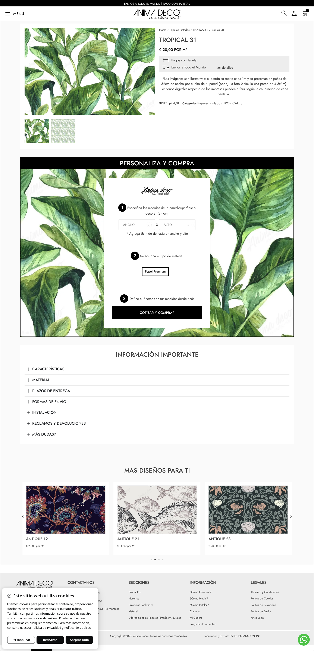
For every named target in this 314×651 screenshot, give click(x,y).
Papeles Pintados (179, 30)
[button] (14, 14)
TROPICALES (200, 30)
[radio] (155, 272)
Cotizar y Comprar (157, 312)
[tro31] (90, 72)
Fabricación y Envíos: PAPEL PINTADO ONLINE (232, 636)
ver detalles (225, 67)
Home (162, 30)
